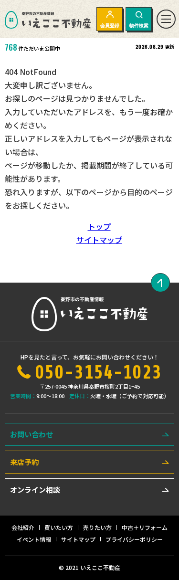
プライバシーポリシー (134, 539)
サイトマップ (99, 239)
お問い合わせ (31, 434)
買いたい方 (58, 527)
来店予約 (24, 462)
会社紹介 (22, 527)
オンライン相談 (35, 490)
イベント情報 (34, 539)
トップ (99, 226)
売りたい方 (97, 527)
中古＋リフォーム (145, 527)
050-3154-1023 (98, 372)
